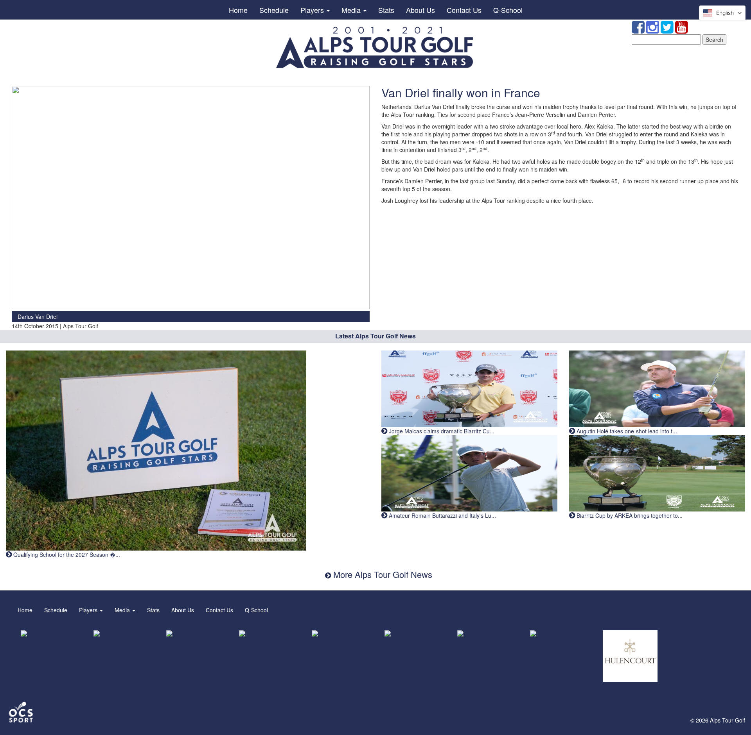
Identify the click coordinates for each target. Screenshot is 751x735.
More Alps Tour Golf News (381, 574)
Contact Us (464, 10)
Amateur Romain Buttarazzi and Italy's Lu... (441, 515)
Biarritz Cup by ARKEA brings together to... (629, 515)
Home (238, 10)
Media (352, 10)
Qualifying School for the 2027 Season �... (66, 554)
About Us (420, 10)
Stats (386, 10)
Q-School (508, 10)
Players (313, 10)
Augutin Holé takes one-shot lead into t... (626, 431)
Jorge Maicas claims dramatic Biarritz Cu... (440, 431)
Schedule (274, 10)
